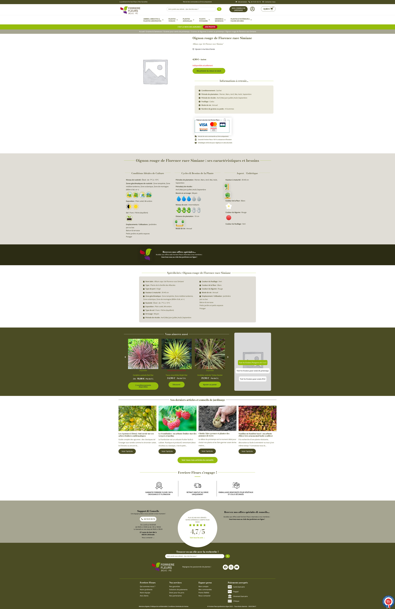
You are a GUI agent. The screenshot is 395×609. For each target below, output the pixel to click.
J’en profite (210, 27)
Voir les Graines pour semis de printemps (253, 370)
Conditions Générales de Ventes (178, 606)
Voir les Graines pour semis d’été (252, 379)
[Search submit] (219, 9)
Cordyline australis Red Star (143, 375)
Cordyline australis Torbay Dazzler (210, 375)
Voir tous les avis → (197, 537)
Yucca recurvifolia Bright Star (176, 375)
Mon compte (203, 586)
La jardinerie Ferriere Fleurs (128, 2)
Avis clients (144, 596)
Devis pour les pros (176, 592)
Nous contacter (205, 596)
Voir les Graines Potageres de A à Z (252, 362)
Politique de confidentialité (158, 606)
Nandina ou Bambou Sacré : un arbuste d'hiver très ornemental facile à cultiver (256, 434)
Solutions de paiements (178, 589)
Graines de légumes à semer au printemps (207, 31)
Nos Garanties (143, 2)
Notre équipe (145, 592)
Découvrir (176, 384)
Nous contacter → (148, 537)
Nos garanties (174, 586)
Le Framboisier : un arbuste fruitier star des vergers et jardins (177, 434)
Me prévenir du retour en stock (209, 71)
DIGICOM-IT (252, 606)
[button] (125, 357)
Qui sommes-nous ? (148, 586)
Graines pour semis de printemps (176, 31)
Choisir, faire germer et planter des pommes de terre (214, 434)
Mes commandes (205, 589)
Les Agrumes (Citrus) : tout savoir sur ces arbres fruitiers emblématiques (136, 434)
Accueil (142, 31)
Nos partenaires (175, 596)
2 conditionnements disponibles (143, 386)
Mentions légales (144, 606)
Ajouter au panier (210, 384)
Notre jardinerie (146, 589)
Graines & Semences (154, 31)
